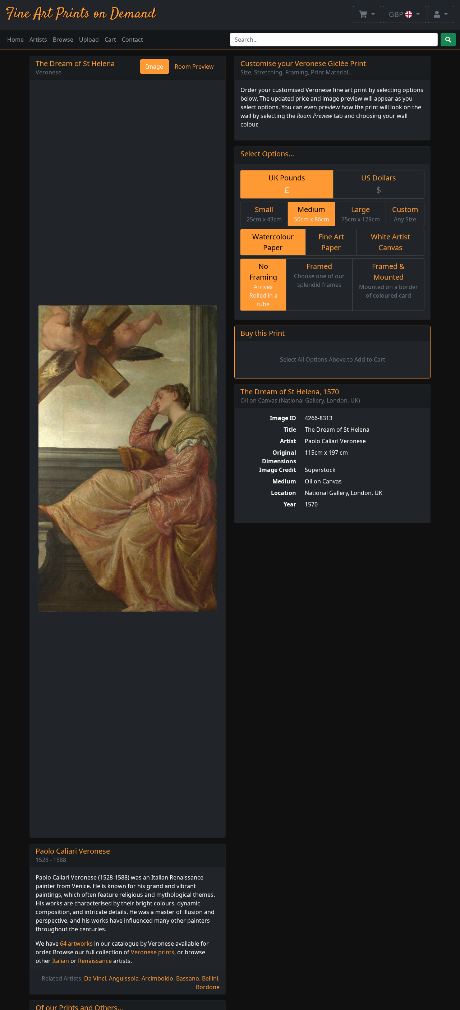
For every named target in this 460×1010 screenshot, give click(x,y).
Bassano (187, 978)
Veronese (48, 72)
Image (154, 66)
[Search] (448, 39)
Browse (63, 39)
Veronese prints (152, 952)
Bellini (210, 978)
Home (15, 39)
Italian (60, 961)
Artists (38, 39)
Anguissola (124, 978)
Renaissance (95, 961)
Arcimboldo (157, 978)
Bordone (208, 987)
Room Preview (194, 66)
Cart (110, 39)
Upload (89, 39)
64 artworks (76, 943)
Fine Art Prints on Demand (81, 14)
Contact (132, 39)
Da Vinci (95, 978)
